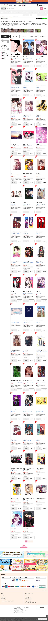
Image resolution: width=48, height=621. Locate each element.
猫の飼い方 (38, 291)
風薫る (12, 320)
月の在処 (24, 202)
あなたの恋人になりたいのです (41, 350)
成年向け (15, 5)
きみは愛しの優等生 (14, 85)
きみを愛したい (13, 291)
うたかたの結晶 (26, 85)
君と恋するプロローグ (27, 115)
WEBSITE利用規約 (17, 607)
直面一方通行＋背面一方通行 (16, 380)
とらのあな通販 (2, 16)
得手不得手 (13, 202)
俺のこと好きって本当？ (27, 173)
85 (11, 173)
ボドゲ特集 (39, 12)
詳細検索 (45, 8)
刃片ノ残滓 (38, 144)
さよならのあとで (14, 144)
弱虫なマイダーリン (26, 144)
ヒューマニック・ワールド (27, 409)
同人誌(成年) (10, 12)
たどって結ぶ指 (13, 528)
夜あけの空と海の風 (39, 320)
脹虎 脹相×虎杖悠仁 (26, 14)
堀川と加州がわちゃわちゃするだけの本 (16, 469)
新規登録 (40, 5)
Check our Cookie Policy (33, 618)
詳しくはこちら (44, 589)
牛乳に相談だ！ (13, 439)
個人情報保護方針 (17, 610)
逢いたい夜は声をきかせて (27, 320)
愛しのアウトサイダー (15, 498)
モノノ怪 (39, 14)
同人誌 (7, 16)
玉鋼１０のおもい (39, 261)
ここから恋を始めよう (39, 202)
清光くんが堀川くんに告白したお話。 (28, 499)
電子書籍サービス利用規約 (18, 609)
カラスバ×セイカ (44, 14)
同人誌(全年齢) (3, 12)
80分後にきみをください (27, 380)
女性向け (24, 5)
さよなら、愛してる (39, 231)
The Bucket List (4, 24)
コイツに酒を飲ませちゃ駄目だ (16, 231)
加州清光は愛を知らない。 (15, 350)
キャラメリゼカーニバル (40, 380)
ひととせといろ (38, 115)
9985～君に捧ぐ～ (26, 261)
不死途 (31, 14)
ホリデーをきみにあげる (40, 468)
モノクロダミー (13, 115)
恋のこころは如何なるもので (41, 85)
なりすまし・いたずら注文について (19, 612)
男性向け (19, 5)
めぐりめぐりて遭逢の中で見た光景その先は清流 (28, 469)
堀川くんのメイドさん (27, 291)
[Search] (8, 49)
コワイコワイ (25, 528)
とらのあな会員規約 (26, 607)
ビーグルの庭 (42, 23)
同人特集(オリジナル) (25, 12)
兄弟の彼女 (25, 439)
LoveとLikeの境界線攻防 (40, 56)
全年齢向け (10, 5)
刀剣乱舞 (18, 21)
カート (20, 65)
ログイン (43, 5)
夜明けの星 (25, 231)
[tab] (24, 36)
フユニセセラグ (26, 350)
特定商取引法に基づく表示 (18, 611)
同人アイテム (33, 12)
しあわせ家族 (38, 409)
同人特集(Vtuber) (17, 12)
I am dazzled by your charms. (16, 261)
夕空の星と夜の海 (39, 439)
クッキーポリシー (25, 610)
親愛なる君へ (38, 173)
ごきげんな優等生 (14, 409)
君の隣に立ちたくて (36, 23)
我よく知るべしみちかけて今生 (41, 498)
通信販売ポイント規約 (17, 608)
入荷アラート (4, 18)
